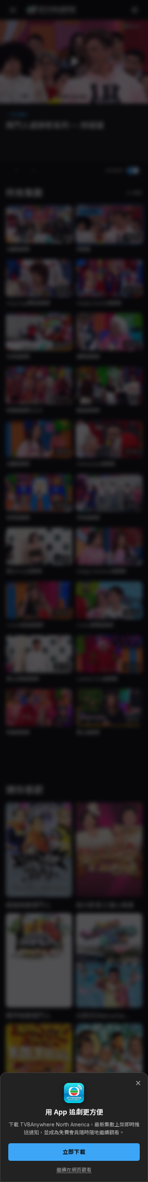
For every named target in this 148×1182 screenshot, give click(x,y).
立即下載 (74, 1152)
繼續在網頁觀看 (74, 1170)
